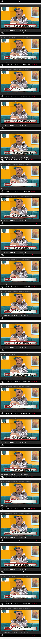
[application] (20, 319)
